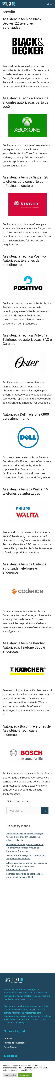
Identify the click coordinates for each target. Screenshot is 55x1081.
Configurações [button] (10, 1075)
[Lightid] (9, 4)
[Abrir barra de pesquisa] (48, 4)
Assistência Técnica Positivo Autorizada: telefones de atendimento (24, 260)
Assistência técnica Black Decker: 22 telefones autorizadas (22, 23)
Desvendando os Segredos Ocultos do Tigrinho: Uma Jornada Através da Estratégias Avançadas (24, 847)
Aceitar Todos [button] (25, 1075)
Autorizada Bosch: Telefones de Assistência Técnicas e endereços (27, 730)
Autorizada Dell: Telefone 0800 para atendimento (26, 416)
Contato (8, 1038)
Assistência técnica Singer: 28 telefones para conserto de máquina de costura (25, 181)
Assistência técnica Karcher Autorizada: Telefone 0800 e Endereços (24, 647)
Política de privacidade (15, 1042)
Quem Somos (10, 1047)
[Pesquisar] (44, 810)
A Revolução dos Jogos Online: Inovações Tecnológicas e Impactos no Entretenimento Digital (26, 866)
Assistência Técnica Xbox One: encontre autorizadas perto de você (26, 102)
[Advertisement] (25, 927)
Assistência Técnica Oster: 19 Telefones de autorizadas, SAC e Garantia (27, 339)
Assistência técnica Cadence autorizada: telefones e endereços (24, 568)
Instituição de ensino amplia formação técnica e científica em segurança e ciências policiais (24, 836)
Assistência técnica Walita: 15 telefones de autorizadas (25, 491)
